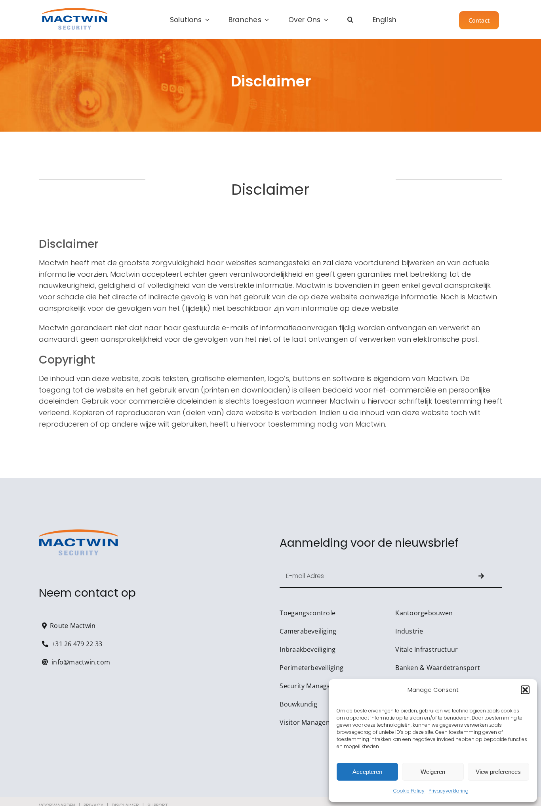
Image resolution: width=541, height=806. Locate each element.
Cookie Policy (409, 790)
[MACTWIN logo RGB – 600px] (74, 11)
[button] (525, 690)
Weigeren (433, 771)
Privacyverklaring (449, 790)
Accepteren (367, 771)
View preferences (498, 771)
